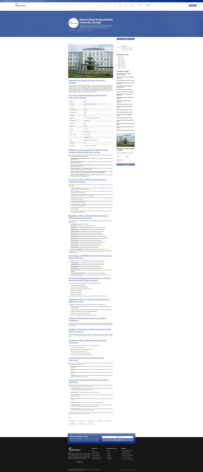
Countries (132, 5)
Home (116, 5)
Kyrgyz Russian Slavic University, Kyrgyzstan (126, 91)
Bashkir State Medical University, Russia (125, 109)
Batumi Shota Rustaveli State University (90, 145)
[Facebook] (171, 1)
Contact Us (148, 5)
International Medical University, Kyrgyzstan (125, 130)
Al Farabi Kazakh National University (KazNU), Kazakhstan (124, 74)
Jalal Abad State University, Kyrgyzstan (124, 89)
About (120, 5)
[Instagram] (173, 1)
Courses (125, 5)
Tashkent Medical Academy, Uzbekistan (125, 104)
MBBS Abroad (73, 10)
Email (127, 156)
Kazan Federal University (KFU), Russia (124, 112)
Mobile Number (120, 160)
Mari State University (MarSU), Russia (124, 117)
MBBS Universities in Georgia (80, 10)
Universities (140, 5)
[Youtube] (79, 462)
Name (118, 156)
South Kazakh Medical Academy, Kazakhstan (126, 80)
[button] (72, 421)
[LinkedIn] (81, 462)
